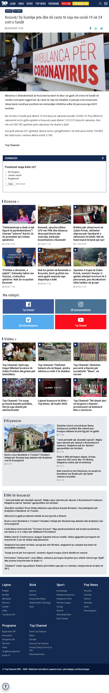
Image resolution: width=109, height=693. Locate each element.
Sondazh (11, 158)
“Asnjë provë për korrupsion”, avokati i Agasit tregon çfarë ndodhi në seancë (45, 552)
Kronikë (5, 595)
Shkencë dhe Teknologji (40, 603)
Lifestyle (88, 595)
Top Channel (28, 310)
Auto (31, 607)
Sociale (5, 607)
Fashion (87, 599)
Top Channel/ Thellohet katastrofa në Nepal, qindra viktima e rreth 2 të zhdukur (54, 368)
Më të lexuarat (18, 495)
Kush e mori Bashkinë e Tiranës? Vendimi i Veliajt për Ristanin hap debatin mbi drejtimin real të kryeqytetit (28, 459)
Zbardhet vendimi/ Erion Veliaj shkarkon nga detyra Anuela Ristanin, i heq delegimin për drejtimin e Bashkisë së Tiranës (51, 509)
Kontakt (32, 639)
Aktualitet (6, 599)
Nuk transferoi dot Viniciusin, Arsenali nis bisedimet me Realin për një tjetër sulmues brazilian (79, 475)
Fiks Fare (6, 643)
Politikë (5, 591)
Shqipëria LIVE (8, 639)
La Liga (60, 607)
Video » (10, 339)
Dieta (86, 607)
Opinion (32, 591)
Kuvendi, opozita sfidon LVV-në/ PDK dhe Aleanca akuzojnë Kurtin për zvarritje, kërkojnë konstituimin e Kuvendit (52, 235)
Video (21, 3)
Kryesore (13, 421)
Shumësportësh (64, 614)
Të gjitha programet (11, 651)
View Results (20, 184)
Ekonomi (6, 603)
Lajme (13, 3)
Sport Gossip (62, 618)
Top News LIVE (80, 3)
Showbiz (88, 591)
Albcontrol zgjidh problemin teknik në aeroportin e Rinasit (35, 516)
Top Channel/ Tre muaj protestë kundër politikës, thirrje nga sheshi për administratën (17, 405)
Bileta (31, 635)
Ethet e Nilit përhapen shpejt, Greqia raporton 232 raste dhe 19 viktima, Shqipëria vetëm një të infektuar (76, 461)
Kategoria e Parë (64, 599)
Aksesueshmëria (37, 654)
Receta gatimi (90, 610)
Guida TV (6, 655)
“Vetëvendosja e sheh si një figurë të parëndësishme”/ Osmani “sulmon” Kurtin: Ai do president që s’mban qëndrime (18, 235)
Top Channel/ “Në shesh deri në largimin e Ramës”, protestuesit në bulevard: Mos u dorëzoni (89, 405)
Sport (30, 3)
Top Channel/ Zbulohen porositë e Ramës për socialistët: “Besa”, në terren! (86, 369)
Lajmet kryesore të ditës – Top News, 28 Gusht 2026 (53, 402)
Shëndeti (88, 603)
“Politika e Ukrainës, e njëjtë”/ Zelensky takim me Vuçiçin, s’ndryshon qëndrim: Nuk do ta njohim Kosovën (18, 278)
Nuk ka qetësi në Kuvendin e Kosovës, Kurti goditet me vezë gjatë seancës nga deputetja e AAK (54, 277)
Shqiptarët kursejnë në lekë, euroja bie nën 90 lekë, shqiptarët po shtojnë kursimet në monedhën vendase (50, 546)
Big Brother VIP (9, 631)
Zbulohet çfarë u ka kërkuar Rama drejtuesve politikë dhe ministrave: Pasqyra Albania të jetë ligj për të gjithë (78, 430)
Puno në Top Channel (38, 643)
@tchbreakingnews (28, 325)
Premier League (64, 603)
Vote (11, 184)
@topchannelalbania (81, 310)
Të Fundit (18, 11)
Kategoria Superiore (66, 595)
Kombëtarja (62, 591)
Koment (32, 595)
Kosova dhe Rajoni (37, 599)
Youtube (66, 3)
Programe (53, 3)
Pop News (41, 3)
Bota (32, 585)
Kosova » (11, 201)
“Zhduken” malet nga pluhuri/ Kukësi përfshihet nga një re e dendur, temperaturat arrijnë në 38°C (53, 567)
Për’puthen (7, 635)
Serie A (60, 610)
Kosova (9, 11)
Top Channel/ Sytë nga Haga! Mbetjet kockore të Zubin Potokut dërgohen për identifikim (18, 369)
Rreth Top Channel (37, 631)
